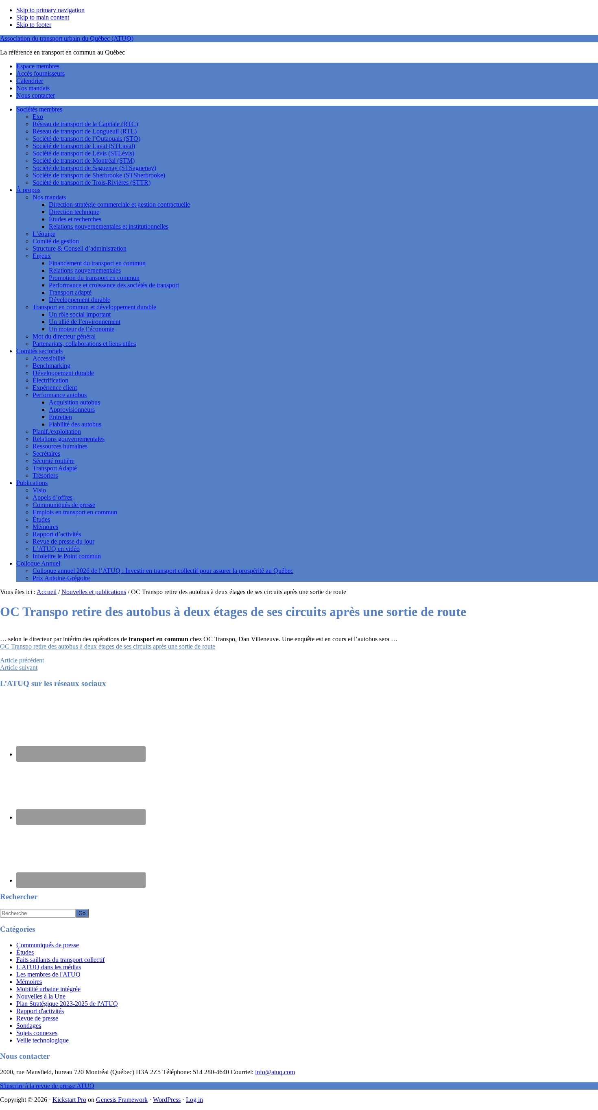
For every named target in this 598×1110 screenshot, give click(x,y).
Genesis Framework (122, 1099)
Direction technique (74, 211)
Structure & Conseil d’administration (80, 248)
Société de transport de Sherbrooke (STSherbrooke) (99, 175)
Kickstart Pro (69, 1099)
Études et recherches (75, 219)
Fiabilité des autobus (75, 424)
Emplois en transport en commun (75, 512)
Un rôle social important (80, 314)
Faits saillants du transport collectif (60, 959)
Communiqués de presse (64, 504)
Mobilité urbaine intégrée (48, 988)
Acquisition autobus (74, 402)
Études (41, 519)
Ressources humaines (60, 446)
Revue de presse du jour (63, 541)
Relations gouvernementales (85, 270)
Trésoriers (45, 475)
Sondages (28, 1025)
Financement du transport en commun (97, 263)
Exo (38, 116)
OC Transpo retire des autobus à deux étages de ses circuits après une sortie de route (107, 646)
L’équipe (44, 233)
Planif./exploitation (57, 431)
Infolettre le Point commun (67, 556)
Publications (32, 482)
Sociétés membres (39, 109)
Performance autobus (60, 394)
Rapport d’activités (57, 534)
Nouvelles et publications (93, 591)
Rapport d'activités (40, 1010)
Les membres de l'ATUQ (48, 974)
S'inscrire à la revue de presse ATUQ (47, 1085)
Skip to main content (42, 17)
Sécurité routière (53, 460)
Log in (194, 1099)
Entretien (60, 416)
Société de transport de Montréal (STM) (84, 160)
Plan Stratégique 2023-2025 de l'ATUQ (67, 1003)
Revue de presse (37, 1018)
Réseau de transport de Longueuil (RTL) (85, 131)
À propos (28, 189)
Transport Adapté (55, 468)
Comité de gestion (56, 241)
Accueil (47, 591)
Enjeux (42, 255)
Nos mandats (49, 197)
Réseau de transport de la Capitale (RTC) (85, 123)
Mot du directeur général (64, 336)
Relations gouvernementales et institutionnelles (108, 226)
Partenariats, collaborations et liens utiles (84, 343)
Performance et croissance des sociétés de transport (114, 285)
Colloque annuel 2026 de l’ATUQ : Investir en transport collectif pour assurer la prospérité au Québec (163, 570)
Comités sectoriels (39, 350)
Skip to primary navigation (50, 10)
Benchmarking (51, 365)
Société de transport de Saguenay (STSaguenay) (94, 167)
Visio (39, 490)
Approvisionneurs (72, 409)
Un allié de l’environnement (84, 321)
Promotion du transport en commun (94, 277)
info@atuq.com (275, 1071)
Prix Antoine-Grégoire (61, 578)
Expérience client (55, 387)
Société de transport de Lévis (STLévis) (83, 153)
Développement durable (79, 299)
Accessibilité (49, 358)
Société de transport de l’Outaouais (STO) (86, 138)
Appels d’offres (52, 497)
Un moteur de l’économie (81, 329)
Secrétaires (46, 453)
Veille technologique (42, 1040)
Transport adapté (70, 292)
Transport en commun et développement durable (94, 307)
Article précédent (22, 660)
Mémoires (45, 526)
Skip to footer (33, 24)
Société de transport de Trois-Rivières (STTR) (92, 182)
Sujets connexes (36, 1032)
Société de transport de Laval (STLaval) (84, 145)
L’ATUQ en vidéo (56, 548)
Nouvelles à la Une (40, 996)
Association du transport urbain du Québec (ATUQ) (66, 38)
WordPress (167, 1099)
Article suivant (18, 667)
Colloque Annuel (38, 563)
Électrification (50, 380)
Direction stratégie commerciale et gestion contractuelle (119, 204)
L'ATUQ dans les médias (48, 967)
